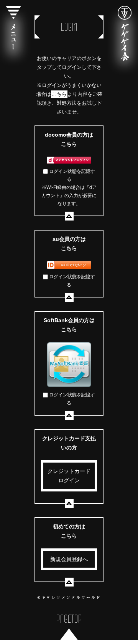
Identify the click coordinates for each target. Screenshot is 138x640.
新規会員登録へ (69, 559)
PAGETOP (69, 618)
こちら (59, 94)
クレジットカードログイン (69, 476)
